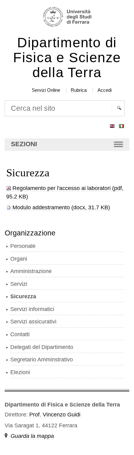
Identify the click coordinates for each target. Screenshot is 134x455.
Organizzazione (30, 233)
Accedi (105, 90)
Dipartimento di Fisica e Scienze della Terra (67, 57)
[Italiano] (121, 125)
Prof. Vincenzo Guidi (54, 414)
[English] (112, 125)
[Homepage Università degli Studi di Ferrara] (67, 17)
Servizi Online (46, 90)
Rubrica (79, 90)
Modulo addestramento (41, 207)
